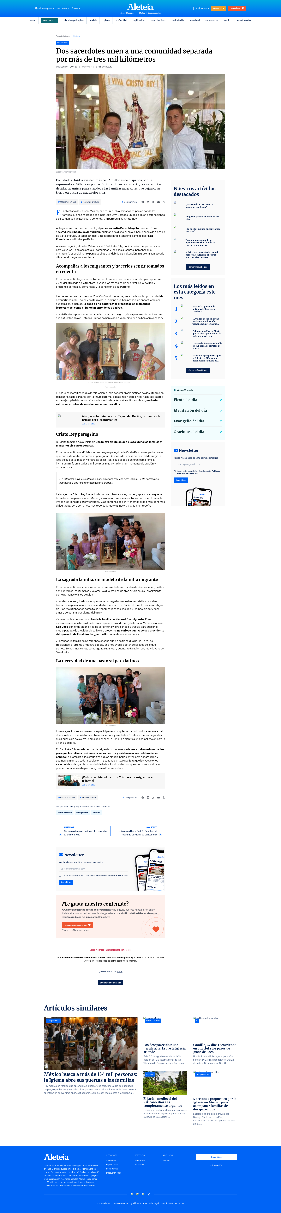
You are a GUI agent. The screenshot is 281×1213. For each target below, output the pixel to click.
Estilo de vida (178, 20)
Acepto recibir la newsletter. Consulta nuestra (95, 875)
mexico (96, 812)
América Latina (244, 20)
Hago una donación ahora (75, 925)
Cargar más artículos (198, 266)
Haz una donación (120, 1203)
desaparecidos (53, 1020)
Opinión (106, 20)
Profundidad (121, 20)
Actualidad (195, 20)
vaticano (150, 1074)
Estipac (83, 218)
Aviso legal (154, 1203)
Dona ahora (235, 8)
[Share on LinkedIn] (148, 202)
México (227, 20)
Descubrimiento (158, 20)
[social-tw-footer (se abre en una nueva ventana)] (143, 1194)
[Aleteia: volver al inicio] (140, 6)
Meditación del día (190, 410)
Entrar (119, 971)
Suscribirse (216, 1157)
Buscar (77, 8)
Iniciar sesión (203, 8)
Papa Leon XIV (212, 20)
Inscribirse (66, 882)
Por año (166, 1160)
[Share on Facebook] (143, 202)
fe (197, 1020)
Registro (217, 8)
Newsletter (140, 1160)
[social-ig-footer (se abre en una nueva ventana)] (149, 1194)
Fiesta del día (185, 400)
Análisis (93, 20)
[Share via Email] (158, 202)
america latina (65, 812)
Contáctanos (167, 1203)
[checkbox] (60, 876)
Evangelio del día (189, 421)
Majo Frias (86, 66)
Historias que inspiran (74, 20)
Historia (76, 36)
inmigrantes (82, 812)
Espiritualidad (139, 20)
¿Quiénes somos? (139, 1203)
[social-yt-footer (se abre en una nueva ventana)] (132, 1194)
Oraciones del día (189, 432)
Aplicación (139, 1164)
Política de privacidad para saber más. (112, 875)
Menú (32, 20)
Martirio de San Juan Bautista (150, 13)
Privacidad (179, 1203)
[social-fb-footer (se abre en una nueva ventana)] (137, 1194)
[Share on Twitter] (153, 202)
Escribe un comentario (110, 982)
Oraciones (48, 20)
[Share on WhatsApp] (164, 202)
